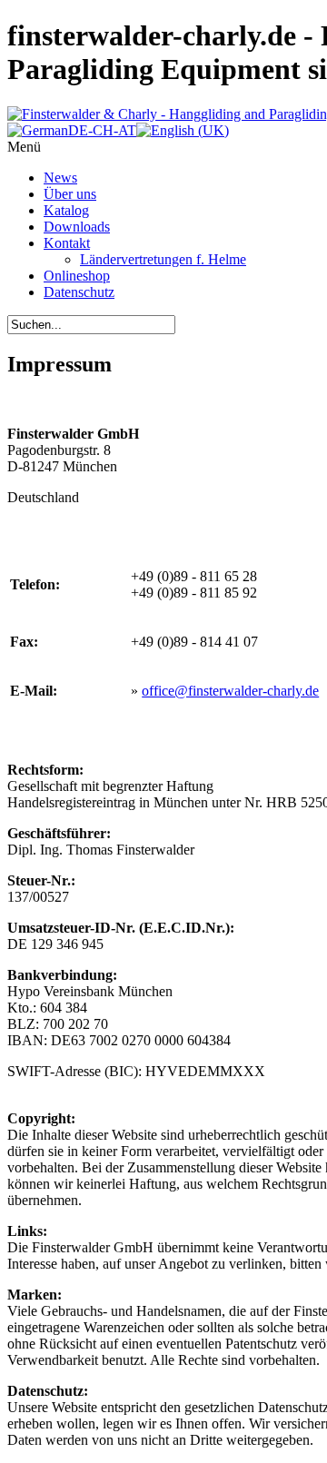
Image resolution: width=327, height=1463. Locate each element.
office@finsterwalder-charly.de (230, 690)
